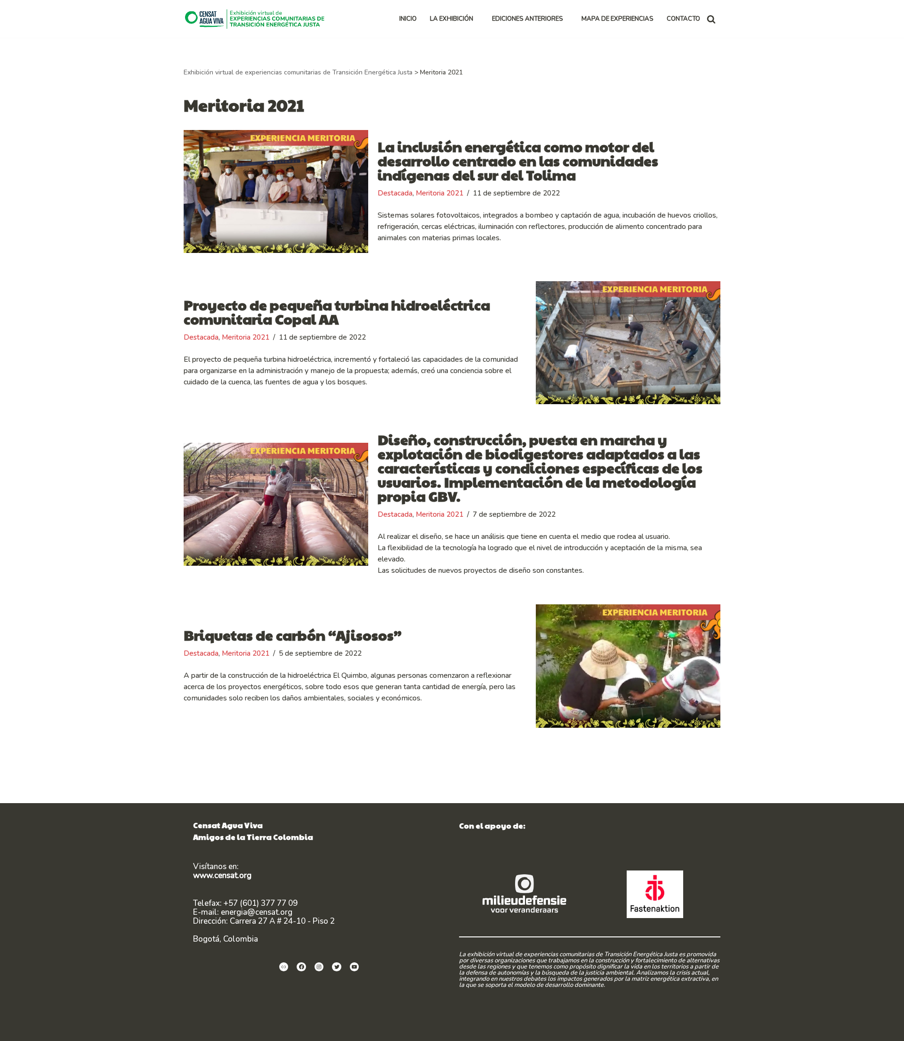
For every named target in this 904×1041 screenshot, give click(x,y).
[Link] (284, 967)
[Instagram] (319, 967)
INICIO (408, 19)
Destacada (395, 193)
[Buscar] (711, 19)
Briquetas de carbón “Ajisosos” (293, 634)
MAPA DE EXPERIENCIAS (617, 19)
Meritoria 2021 (439, 193)
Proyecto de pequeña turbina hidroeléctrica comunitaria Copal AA (337, 311)
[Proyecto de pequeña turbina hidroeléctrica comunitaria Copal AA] (628, 342)
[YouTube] (354, 967)
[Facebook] (301, 967)
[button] (477, 19)
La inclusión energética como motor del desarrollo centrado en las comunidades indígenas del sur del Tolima (518, 160)
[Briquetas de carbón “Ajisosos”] (628, 665)
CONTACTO (683, 19)
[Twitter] (336, 967)
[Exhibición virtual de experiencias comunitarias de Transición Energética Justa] (257, 19)
